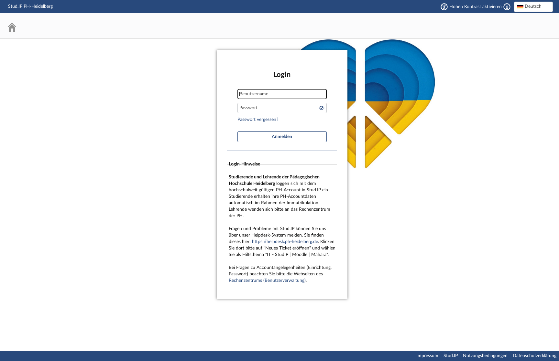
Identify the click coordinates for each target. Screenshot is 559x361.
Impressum (427, 356)
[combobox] (533, 7)
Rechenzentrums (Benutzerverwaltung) (267, 280)
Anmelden (282, 136)
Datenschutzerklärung (534, 356)
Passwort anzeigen (321, 108)
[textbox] (533, 6)
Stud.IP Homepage (528, 25)
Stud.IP (451, 356)
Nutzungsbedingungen (485, 356)
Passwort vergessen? (257, 119)
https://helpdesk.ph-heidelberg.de (285, 241)
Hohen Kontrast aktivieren (475, 7)
